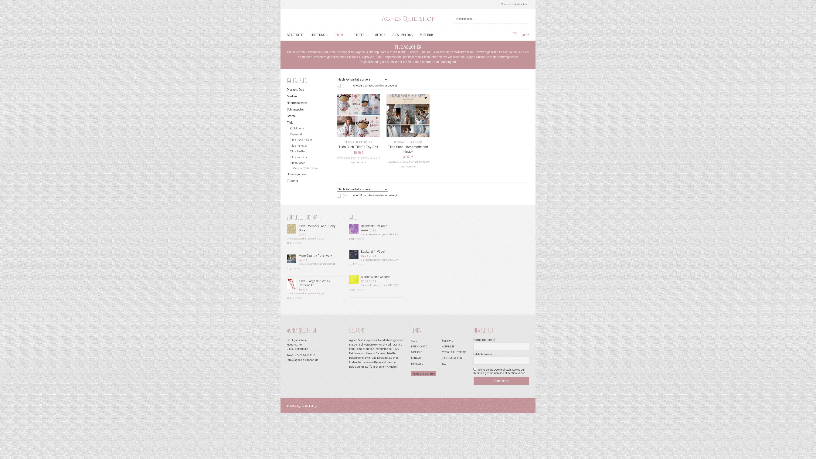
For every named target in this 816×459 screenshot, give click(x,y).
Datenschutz (419, 346)
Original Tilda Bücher (305, 168)
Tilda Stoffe (297, 151)
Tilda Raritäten (298, 145)
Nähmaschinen (297, 103)
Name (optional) (484, 339)
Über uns (318, 35)
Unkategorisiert (297, 174)
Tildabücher (297, 162)
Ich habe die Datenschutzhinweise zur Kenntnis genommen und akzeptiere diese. (499, 371)
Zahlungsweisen (452, 358)
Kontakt (416, 358)
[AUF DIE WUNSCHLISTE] (371, 96)
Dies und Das (402, 35)
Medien (379, 35)
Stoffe (359, 35)
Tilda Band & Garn (301, 140)
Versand (361, 162)
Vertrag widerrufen (423, 373)
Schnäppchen (296, 109)
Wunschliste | (509, 4)
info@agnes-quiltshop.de (302, 359)
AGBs (414, 340)
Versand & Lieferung (454, 352)
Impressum (417, 363)
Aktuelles (448, 346)
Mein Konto (523, 4)
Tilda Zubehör (298, 157)
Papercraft (296, 134)
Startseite (295, 35)
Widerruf (416, 352)
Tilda (339, 35)
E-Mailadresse (483, 354)
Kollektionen (297, 128)
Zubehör (426, 35)
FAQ (444, 363)
